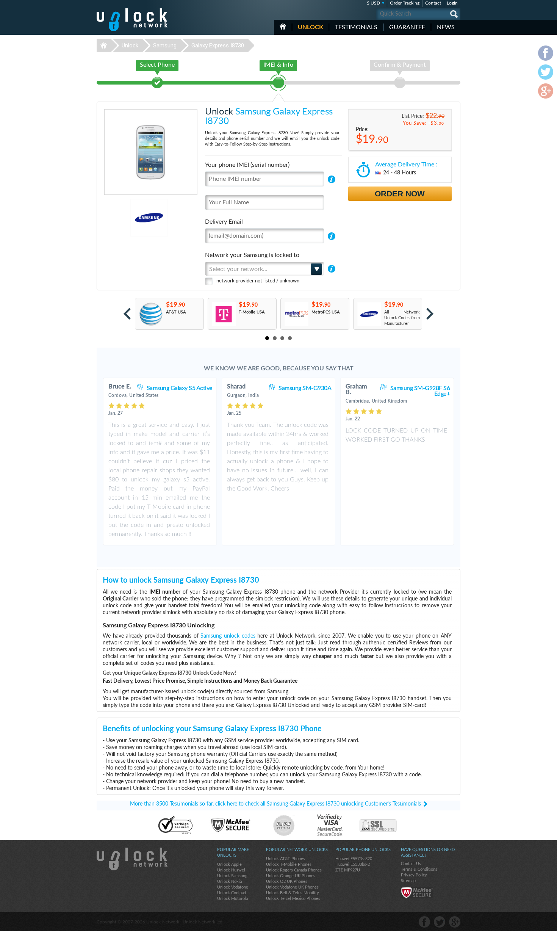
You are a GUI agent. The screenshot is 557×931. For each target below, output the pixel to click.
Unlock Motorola (232, 899)
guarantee (407, 27)
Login (452, 3)
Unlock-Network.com (132, 859)
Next (429, 314)
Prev (127, 314)
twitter (439, 922)
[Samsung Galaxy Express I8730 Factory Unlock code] (369, 314)
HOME (283, 27)
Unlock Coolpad (231, 893)
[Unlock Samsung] (123, 218)
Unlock (310, 27)
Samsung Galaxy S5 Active (180, 388)
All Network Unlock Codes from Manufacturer (402, 318)
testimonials (356, 27)
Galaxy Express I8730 (217, 45)
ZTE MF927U (347, 870)
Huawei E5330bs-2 (352, 864)
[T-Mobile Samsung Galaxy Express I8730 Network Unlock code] (223, 314)
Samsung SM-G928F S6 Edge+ (420, 391)
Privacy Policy (414, 875)
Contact (433, 3)
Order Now (400, 193)
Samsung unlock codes (227, 636)
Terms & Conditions (419, 869)
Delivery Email (224, 222)
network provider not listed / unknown (257, 281)
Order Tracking (404, 3)
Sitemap (408, 881)
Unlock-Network (132, 19)
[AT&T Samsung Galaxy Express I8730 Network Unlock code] (150, 314)
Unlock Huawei (231, 870)
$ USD (373, 3)
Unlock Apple (229, 864)
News (446, 27)
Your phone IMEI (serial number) (247, 165)
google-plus (454, 922)
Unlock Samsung (232, 876)
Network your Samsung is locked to (252, 255)
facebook (424, 922)
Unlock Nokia (229, 881)
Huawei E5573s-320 (353, 859)
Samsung (165, 45)
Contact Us (411, 864)
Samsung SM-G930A (304, 388)
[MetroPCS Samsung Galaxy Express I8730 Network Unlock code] (296, 314)
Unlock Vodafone (232, 887)
